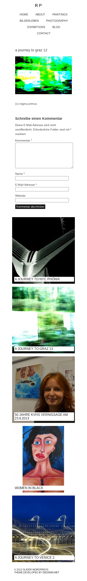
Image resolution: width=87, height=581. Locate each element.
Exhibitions (36, 27)
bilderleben (29, 20)
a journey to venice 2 (34, 557)
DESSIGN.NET (51, 572)
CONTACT (44, 33)
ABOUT (40, 14)
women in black (29, 488)
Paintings (59, 14)
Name (20, 173)
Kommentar (23, 140)
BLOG (56, 27)
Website (20, 195)
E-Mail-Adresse (26, 184)
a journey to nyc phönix (37, 279)
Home (24, 14)
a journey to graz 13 (34, 348)
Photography (57, 20)
